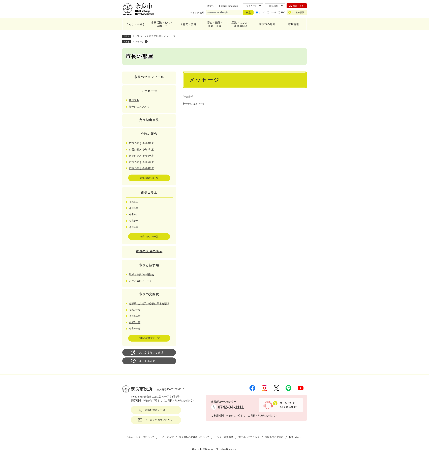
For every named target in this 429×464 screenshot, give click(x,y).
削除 (146, 42)
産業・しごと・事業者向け (240, 24)
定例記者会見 (149, 120)
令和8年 (133, 202)
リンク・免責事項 (223, 437)
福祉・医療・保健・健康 (214, 24)
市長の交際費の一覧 (149, 338)
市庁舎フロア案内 (274, 437)
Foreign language (228, 6)
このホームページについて (140, 437)
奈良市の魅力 (267, 24)
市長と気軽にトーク (140, 280)
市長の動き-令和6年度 (141, 155)
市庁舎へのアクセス (249, 437)
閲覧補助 (273, 6)
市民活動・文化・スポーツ (162, 24)
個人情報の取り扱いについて (194, 437)
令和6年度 (134, 316)
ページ (273, 12)
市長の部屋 (155, 36)
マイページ (251, 6)
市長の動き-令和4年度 (141, 168)
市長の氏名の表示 (149, 251)
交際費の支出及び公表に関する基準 (149, 303)
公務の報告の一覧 (149, 178)
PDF (283, 12)
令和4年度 (134, 328)
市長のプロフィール (149, 77)
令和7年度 (134, 309)
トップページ (139, 36)
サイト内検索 (197, 12)
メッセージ (138, 41)
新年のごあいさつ (193, 103)
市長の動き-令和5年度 (141, 162)
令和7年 (133, 208)
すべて (262, 12)
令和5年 (133, 220)
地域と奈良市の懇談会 (141, 274)
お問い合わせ (296, 437)
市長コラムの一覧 (149, 236)
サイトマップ (167, 437)
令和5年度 (134, 322)
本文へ (210, 6)
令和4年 (133, 227)
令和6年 (133, 214)
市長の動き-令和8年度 (141, 143)
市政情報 (293, 24)
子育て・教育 (188, 24)
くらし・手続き (135, 24)
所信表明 (188, 96)
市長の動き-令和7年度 (141, 149)
